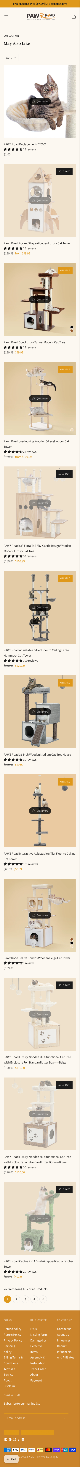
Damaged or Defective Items (38, 1346)
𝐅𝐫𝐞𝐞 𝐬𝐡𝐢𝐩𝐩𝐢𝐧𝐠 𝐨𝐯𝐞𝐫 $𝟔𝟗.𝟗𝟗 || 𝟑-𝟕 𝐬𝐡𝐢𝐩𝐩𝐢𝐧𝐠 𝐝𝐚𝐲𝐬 (40, 3)
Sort (9, 57)
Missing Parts (38, 1334)
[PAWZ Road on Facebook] (5, 1440)
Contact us (64, 1329)
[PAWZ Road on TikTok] (18, 1440)
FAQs (33, 1329)
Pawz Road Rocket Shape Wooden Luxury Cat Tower (37, 243)
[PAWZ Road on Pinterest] (10, 1440)
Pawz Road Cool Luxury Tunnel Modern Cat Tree (34, 342)
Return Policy (12, 1334)
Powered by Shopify (47, 1457)
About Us (63, 1334)
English (10, 1432)
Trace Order (38, 1369)
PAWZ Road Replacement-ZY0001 (25, 144)
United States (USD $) (36, 1432)
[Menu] (6, 17)
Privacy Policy (13, 1340)
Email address (15, 1414)
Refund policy (12, 1329)
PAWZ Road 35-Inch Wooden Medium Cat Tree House (37, 754)
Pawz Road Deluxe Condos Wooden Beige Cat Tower (37, 958)
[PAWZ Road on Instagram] (14, 1440)
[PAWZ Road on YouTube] (23, 1440)
